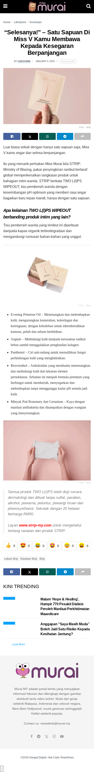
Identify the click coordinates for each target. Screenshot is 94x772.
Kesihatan (36, 22)
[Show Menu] (5, 6)
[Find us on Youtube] (62, 736)
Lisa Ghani (24, 61)
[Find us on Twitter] (46, 736)
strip (42, 558)
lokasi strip (11, 558)
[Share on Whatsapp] (47, 136)
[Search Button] (88, 6)
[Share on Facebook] (12, 136)
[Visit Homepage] (46, 6)
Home (6, 22)
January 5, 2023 (45, 61)
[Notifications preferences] (1, 769)
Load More (18, 644)
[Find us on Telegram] (38, 736)
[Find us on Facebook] (32, 736)
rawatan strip (28, 558)
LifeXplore (20, 22)
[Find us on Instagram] (54, 736)
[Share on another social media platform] (82, 136)
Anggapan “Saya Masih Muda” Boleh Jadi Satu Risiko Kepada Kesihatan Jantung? (65, 629)
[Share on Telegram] (65, 136)
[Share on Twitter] (30, 136)
